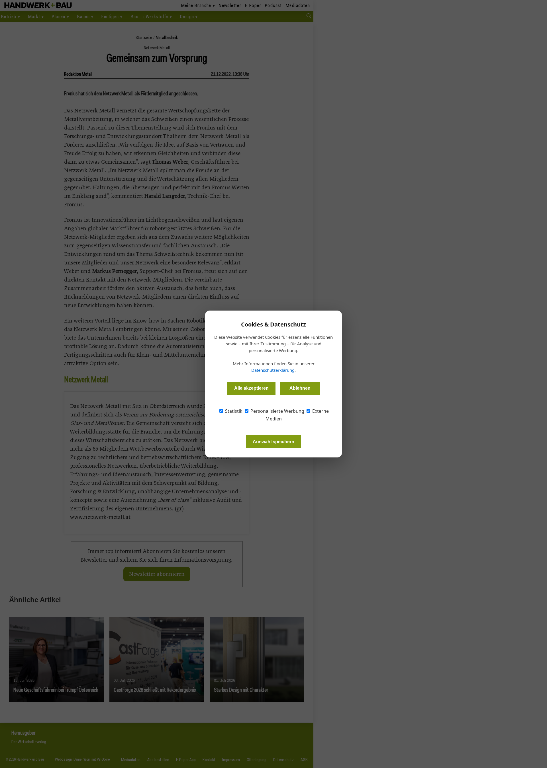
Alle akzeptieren (251, 388)
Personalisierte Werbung (276, 411)
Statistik (233, 411)
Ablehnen (300, 388)
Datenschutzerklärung (273, 370)
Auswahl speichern (273, 441)
